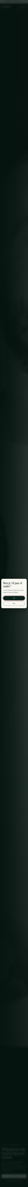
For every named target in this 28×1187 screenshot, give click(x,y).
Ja (14, 598)
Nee (14, 603)
